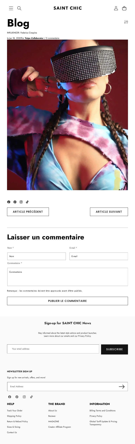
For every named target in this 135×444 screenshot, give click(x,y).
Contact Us (12, 432)
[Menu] (11, 8)
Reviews (51, 416)
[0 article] (124, 8)
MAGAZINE (53, 421)
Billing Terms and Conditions (102, 410)
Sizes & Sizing (13, 427)
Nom (10, 247)
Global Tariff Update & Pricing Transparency (103, 423)
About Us (52, 410)
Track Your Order (14, 410)
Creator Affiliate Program (59, 427)
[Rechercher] (19, 8)
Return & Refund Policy (17, 421)
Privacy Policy (96, 416)
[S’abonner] (121, 386)
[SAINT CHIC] (67, 8)
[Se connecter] (116, 8)
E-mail (73, 247)
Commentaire (14, 263)
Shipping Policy (14, 416)
